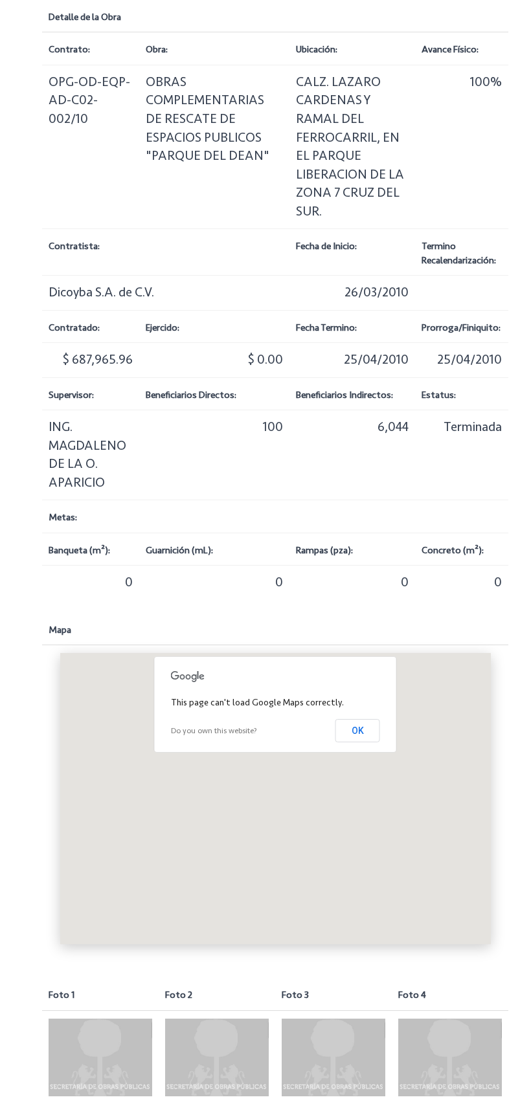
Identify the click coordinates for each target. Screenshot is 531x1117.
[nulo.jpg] (217, 1057)
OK (358, 730)
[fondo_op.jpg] (100, 1057)
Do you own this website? (214, 731)
